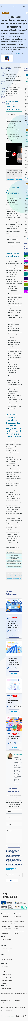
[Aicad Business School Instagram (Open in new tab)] (23, 1016)
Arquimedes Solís (18, 755)
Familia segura (5, 933)
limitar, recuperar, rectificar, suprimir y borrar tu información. (13, 868)
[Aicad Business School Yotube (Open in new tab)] (19, 1016)
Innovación (18, 1000)
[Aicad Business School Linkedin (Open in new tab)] (17, 1016)
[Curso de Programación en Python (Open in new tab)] (14, 686)
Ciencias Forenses (6, 1000)
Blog (4, 6)
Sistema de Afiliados (19, 926)
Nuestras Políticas (6, 926)
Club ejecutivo (5, 957)
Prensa (16, 923)
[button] (27, 13)
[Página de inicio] (1, 7)
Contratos (4, 983)
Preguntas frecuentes (6, 939)
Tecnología (18, 1002)
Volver (3, 9)
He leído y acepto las (15, 846)
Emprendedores (18, 919)
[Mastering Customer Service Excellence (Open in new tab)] (14, 723)
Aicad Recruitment (6, 971)
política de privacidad (11, 854)
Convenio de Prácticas (7, 948)
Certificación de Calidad (7, 921)
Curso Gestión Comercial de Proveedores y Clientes (13, 993)
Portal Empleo (5, 966)
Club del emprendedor (7, 959)
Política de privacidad (6, 919)
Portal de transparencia (7, 923)
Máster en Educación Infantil (8, 1007)
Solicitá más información (7, 942)
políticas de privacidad (14, 847)
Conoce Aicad (18, 916)
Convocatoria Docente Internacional (10, 969)
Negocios (4, 1002)
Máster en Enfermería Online (8, 1010)
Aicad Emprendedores (6, 974)
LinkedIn (16, 783)
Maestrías (9, 6)
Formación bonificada (6, 988)
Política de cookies (6, 931)
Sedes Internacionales (19, 921)
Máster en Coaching (20, 1007)
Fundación (17, 928)
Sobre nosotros (5, 916)
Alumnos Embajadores (7, 950)
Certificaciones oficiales (7, 980)
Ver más (14, 636)
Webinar (16, 933)
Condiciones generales (7, 928)
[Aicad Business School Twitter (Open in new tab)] (21, 1016)
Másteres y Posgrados (19, 931)
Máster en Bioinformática (7, 1009)
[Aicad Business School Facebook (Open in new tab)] (25, 1016)
